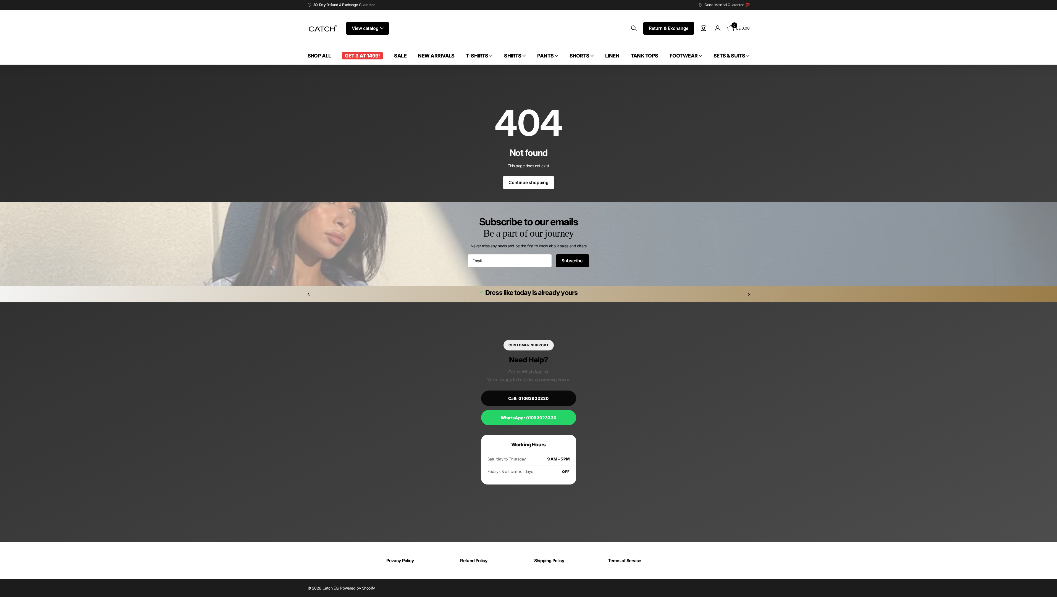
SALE (400, 56)
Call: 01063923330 (528, 398)
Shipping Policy (549, 560)
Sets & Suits (729, 56)
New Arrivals (436, 56)
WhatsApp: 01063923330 (528, 417)
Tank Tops (644, 56)
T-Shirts (477, 56)
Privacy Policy (400, 560)
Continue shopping (528, 182)
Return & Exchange (668, 28)
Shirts (512, 56)
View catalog (366, 28)
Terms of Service (624, 560)
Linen (612, 56)
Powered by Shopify (357, 588)
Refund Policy (473, 560)
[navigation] (308, 294)
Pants (545, 56)
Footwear (684, 56)
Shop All (319, 56)
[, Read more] (704, 28)
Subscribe (572, 260)
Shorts (579, 56)
